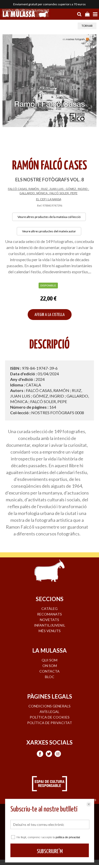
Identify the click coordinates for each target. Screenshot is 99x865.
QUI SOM (49, 660)
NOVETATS (49, 619)
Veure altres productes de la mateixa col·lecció (49, 217)
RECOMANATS (49, 614)
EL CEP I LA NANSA (48, 199)
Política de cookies (50, 717)
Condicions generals (49, 706)
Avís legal (49, 711)
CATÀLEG (49, 608)
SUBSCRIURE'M (50, 851)
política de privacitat (68, 837)
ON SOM (49, 665)
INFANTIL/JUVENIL (49, 625)
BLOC (49, 677)
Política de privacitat (49, 723)
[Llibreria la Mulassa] (25, 14)
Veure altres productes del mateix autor (49, 231)
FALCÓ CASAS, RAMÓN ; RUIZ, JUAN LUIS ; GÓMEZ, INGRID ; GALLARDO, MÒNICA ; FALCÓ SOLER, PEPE (48, 191)
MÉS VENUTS (50, 631)
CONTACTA (49, 671)
